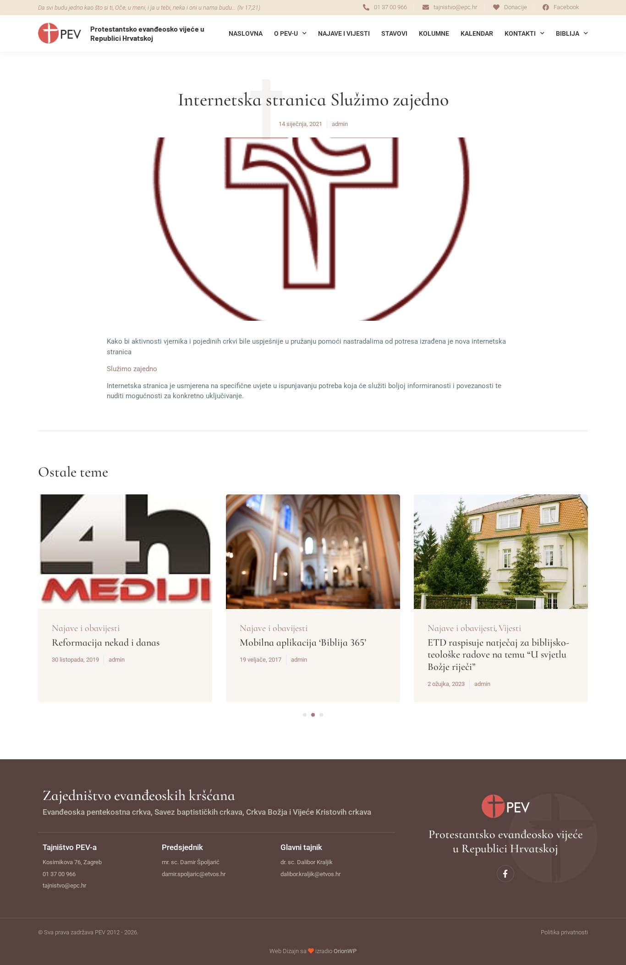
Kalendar (477, 33)
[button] (305, 715)
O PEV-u (286, 33)
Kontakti (520, 33)
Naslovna (246, 33)
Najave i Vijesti (344, 33)
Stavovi (394, 33)
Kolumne (434, 33)
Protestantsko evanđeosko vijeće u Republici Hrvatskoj (147, 33)
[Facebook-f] (505, 873)
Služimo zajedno (132, 369)
